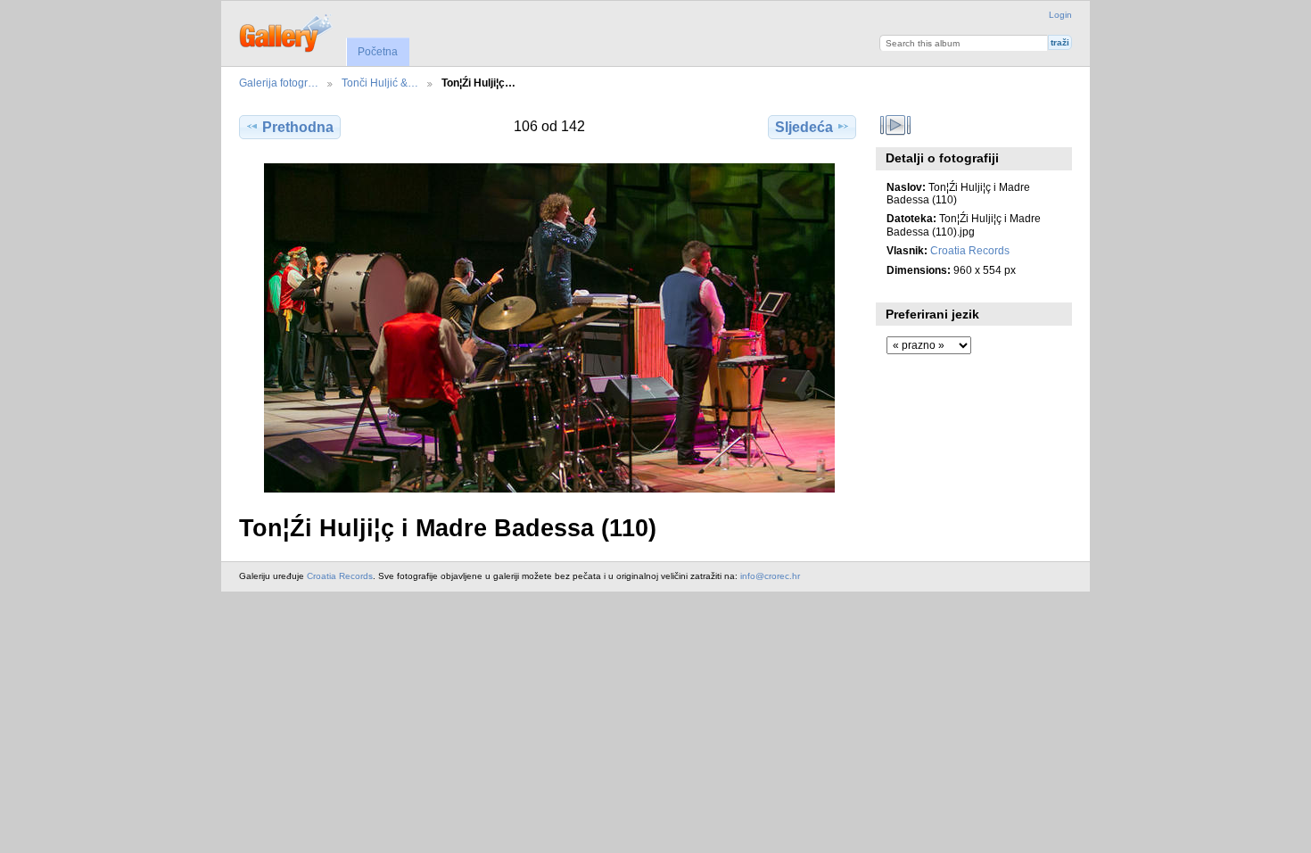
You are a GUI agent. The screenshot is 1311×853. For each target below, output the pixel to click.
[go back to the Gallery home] (286, 31)
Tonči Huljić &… (380, 82)
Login (1060, 15)
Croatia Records (970, 250)
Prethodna (298, 127)
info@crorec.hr (770, 576)
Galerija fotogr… (278, 82)
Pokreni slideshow (896, 124)
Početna (378, 52)
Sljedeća (804, 127)
